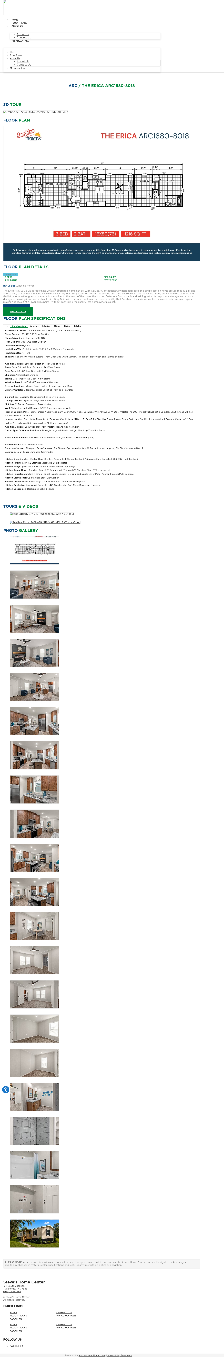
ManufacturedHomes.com (92, 1356)
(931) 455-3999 (12, 1291)
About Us (17, 26)
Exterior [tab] (34, 326)
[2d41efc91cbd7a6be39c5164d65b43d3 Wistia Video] (45, 522)
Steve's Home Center (24, 1282)
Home (14, 20)
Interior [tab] (46, 326)
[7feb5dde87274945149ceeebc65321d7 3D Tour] (35, 112)
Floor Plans (19, 23)
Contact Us (24, 37)
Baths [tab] (67, 326)
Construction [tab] (19, 326)
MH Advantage (20, 41)
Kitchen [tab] (78, 326)
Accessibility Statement (119, 1356)
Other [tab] (57, 326)
